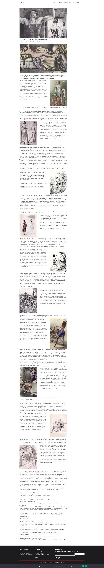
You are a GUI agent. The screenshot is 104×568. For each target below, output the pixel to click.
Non (86, 566)
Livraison (21, 551)
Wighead (50, 41)
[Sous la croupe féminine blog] (43, 73)
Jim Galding (45, 41)
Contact (77, 2)
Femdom (41, 41)
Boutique (66, 2)
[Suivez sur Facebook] (56, 557)
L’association (59, 2)
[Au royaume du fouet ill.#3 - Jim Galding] (28, 469)
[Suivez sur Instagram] (58, 557)
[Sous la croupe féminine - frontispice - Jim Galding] (58, 106)
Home (54, 2)
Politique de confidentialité (25, 553)
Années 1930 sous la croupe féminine (33, 40)
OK (82, 566)
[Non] (102, 566)
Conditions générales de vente (26, 554)
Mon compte (71, 2)
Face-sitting (36, 41)
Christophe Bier (24, 41)
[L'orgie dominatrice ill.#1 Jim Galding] (28, 313)
